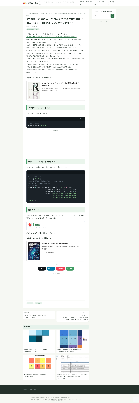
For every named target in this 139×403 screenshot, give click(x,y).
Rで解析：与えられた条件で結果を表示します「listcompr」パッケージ (35, 315)
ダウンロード (78, 224)
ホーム (28, 13)
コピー (79, 118)
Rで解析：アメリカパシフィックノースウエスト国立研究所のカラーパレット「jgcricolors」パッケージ (75, 316)
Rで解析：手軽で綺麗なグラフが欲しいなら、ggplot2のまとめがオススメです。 (51, 37)
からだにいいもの (31, 3)
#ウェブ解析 (38, 303)
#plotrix (30, 303)
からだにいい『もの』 (99, 3)
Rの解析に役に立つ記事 (86, 3)
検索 (112, 15)
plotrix (37, 225)
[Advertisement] (55, 143)
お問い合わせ (111, 3)
